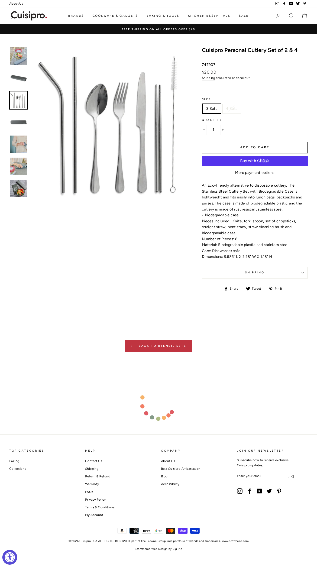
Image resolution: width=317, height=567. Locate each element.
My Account (94, 515)
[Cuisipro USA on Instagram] (240, 491)
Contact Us (93, 461)
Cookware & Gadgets (115, 15)
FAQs (89, 492)
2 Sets (211, 108)
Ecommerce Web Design (151, 549)
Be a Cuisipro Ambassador (180, 468)
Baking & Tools (162, 15)
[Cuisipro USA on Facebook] (249, 491)
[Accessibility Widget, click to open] (9, 557)
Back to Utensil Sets (161, 345)
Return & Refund (97, 476)
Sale (244, 15)
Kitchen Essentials (209, 15)
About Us (16, 3)
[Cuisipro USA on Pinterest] (279, 491)
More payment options (254, 172)
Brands (76, 15)
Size (206, 99)
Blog (164, 476)
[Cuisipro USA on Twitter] (269, 491)
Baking (14, 461)
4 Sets (231, 108)
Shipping (208, 78)
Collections (17, 468)
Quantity (212, 120)
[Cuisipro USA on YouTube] (259, 491)
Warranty (92, 484)
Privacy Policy (95, 499)
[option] (158, 29)
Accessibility (170, 484)
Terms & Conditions (99, 507)
